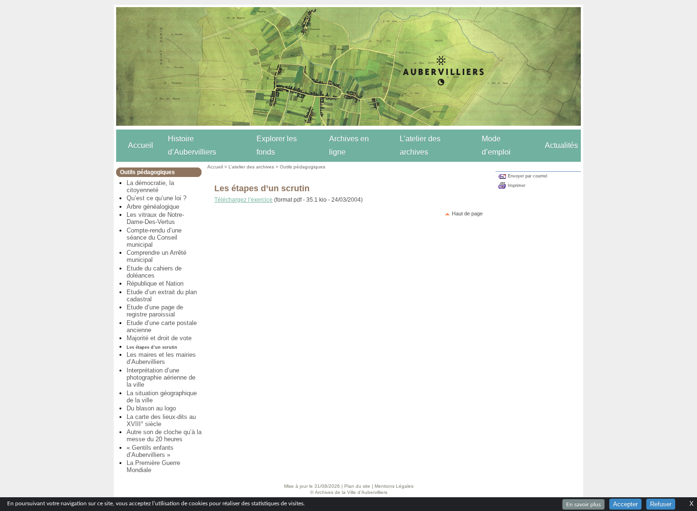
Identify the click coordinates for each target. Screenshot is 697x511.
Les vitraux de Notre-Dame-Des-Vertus (155, 218)
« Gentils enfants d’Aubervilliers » (150, 451)
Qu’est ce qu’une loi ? (156, 198)
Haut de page (467, 213)
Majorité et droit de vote (159, 338)
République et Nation (155, 283)
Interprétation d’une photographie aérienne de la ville (161, 377)
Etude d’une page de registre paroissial (155, 311)
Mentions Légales (394, 486)
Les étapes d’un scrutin (152, 347)
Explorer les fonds (277, 145)
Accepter (625, 504)
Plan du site (357, 486)
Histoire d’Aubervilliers (192, 145)
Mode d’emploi (496, 145)
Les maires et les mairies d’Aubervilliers (161, 358)
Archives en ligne (349, 145)
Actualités (561, 145)
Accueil (140, 145)
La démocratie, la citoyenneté (150, 186)
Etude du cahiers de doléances (154, 272)
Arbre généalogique (153, 206)
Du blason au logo (151, 408)
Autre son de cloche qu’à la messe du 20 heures (164, 435)
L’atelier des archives (420, 145)
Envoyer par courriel (527, 176)
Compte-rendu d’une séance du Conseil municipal (154, 237)
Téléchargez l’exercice (243, 199)
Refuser (660, 504)
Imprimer (516, 185)
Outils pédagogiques (302, 166)
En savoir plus (583, 504)
